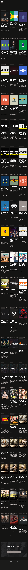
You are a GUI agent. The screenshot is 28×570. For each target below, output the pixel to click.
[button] (26, 2)
